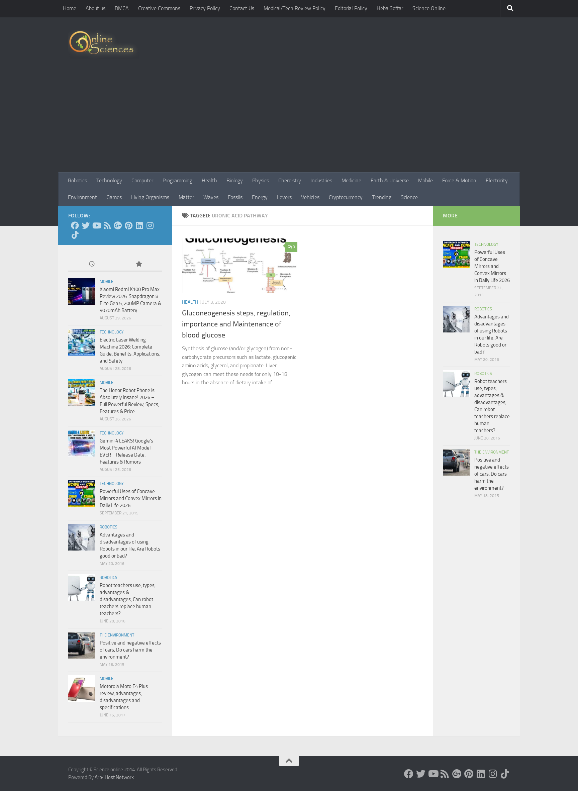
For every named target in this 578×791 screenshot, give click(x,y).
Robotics (77, 180)
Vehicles (310, 197)
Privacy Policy (205, 8)
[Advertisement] (289, 122)
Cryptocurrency (346, 197)
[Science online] (75, 225)
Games (114, 197)
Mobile (425, 180)
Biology (234, 180)
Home (69, 8)
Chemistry (289, 180)
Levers (284, 197)
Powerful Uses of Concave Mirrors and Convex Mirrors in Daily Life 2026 (131, 498)
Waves (210, 197)
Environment (82, 197)
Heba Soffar (390, 8)
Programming (177, 180)
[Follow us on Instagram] (150, 225)
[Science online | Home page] (103, 44)
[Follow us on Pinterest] (128, 225)
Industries (321, 180)
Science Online (429, 8)
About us (95, 8)
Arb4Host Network (114, 777)
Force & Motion (459, 180)
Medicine (351, 180)
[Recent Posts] (91, 264)
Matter (186, 197)
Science (409, 197)
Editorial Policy (351, 8)
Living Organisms (150, 197)
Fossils (235, 197)
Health (209, 180)
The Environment (117, 635)
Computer (142, 180)
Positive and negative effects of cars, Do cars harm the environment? (130, 650)
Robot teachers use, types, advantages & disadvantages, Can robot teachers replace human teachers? (128, 599)
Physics (260, 180)
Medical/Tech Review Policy (294, 8)
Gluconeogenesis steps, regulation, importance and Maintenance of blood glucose (236, 324)
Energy (260, 197)
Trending (381, 197)
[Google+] (118, 225)
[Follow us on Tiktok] (75, 235)
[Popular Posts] (138, 264)
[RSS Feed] (107, 225)
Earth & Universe (390, 180)
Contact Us (241, 8)
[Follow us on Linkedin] (139, 225)
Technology (109, 180)
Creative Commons (159, 8)
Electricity (497, 180)
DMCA (122, 8)
